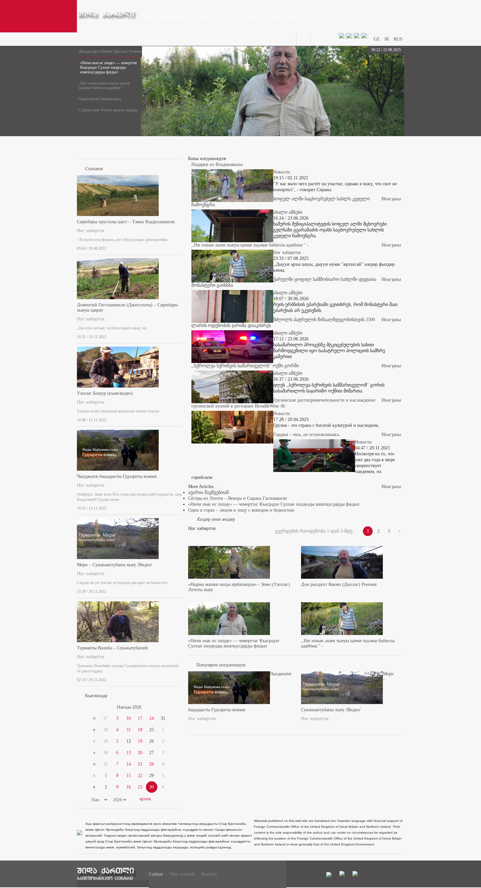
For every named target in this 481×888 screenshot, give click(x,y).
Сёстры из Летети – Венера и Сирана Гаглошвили (237, 498)
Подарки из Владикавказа (216, 164)
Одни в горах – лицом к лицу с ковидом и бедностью (241, 510)
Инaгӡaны (391, 198)
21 (140, 764)
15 (128, 775)
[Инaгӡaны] (180, 247)
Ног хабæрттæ (90, 230)
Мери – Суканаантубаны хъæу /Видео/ (114, 564)
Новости (281, 172)
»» (166, 707)
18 (140, 729)
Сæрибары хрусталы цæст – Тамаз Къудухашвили (126, 221)
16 (128, 787)
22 (140, 775)
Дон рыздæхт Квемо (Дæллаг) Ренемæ (110, 51)
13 (128, 752)
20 (140, 752)
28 (151, 764)
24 (151, 718)
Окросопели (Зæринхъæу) (100, 99)
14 (128, 764)
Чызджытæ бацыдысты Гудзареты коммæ (117, 476)
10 (128, 718)
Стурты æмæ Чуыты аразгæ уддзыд (108, 110)
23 (140, 787)
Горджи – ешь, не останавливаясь (306, 434)
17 (140, 718)
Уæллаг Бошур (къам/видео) (105, 393)
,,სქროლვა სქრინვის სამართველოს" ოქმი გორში (245, 365)
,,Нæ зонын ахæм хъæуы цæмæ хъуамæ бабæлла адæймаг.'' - (104, 85)
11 (129, 729)
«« (92, 707)
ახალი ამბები (287, 212)
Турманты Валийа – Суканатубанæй (112, 647)
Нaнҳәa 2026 (129, 707)
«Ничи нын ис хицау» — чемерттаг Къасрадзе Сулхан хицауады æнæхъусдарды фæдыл (108, 67)
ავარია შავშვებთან (208, 492)
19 (140, 741)
